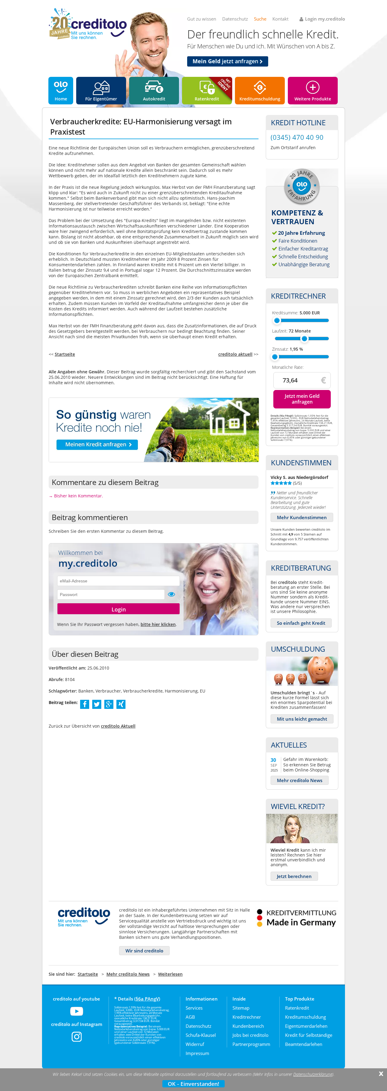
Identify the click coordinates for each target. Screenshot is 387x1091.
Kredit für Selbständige (308, 1035)
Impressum (197, 1053)
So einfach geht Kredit (301, 623)
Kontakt (280, 19)
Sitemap (241, 1008)
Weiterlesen (170, 974)
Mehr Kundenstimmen (302, 517)
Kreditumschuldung (259, 99)
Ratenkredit (207, 99)
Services (194, 1008)
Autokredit (154, 99)
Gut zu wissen (201, 19)
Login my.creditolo (325, 19)
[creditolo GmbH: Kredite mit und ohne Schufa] (87, 38)
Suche (260, 19)
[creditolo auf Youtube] (77, 1015)
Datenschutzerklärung (312, 1074)
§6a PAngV (147, 999)
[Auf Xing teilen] (121, 704)
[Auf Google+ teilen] (109, 704)
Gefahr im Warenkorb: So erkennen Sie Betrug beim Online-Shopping (307, 764)
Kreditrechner (247, 1017)
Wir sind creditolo (144, 951)
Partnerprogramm (251, 1044)
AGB (190, 1017)
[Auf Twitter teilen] (97, 704)
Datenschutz (235, 19)
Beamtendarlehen (303, 1044)
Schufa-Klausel (201, 1035)
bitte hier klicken (158, 624)
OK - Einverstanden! (193, 1083)
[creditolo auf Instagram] (77, 1040)
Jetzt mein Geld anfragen (302, 399)
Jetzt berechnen (294, 876)
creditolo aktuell (235, 354)
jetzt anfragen (226, 61)
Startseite (65, 354)
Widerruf (195, 1044)
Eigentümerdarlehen (306, 1026)
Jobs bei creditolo (250, 1035)
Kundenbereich (248, 1026)
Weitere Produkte (312, 99)
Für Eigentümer (101, 99)
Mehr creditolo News (299, 780)
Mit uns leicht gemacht (302, 719)
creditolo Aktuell (118, 726)
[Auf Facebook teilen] (85, 704)
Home (61, 99)
